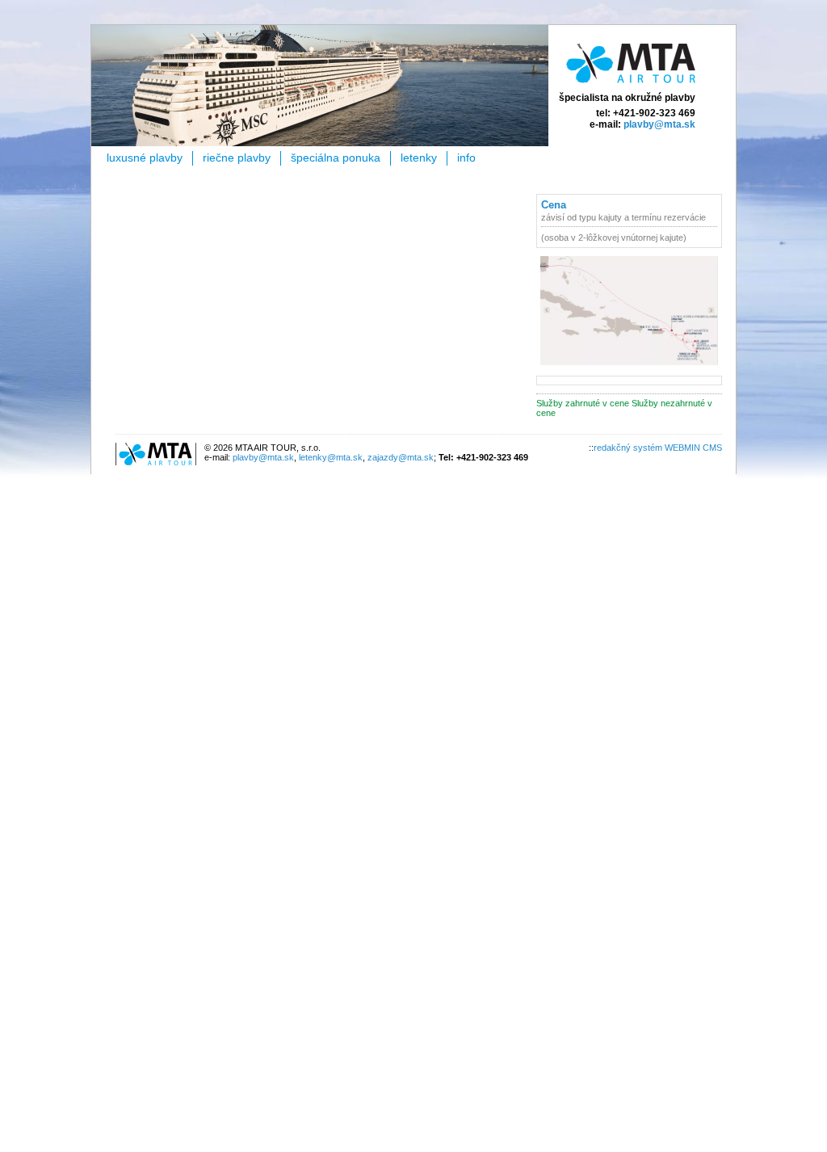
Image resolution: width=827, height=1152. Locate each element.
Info (466, 157)
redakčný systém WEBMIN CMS (658, 447)
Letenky (419, 157)
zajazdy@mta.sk (400, 457)
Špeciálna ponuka (335, 157)
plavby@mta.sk (659, 124)
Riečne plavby (237, 157)
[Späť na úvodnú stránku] (630, 86)
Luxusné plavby (145, 157)
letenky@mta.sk (331, 457)
